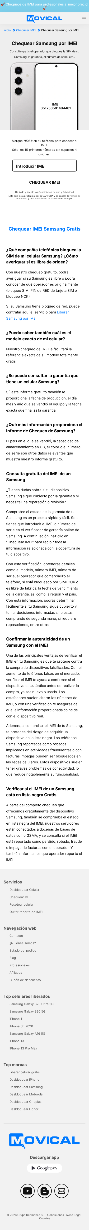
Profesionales (19, 965)
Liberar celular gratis (24, 1072)
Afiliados (15, 972)
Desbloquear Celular (24, 890)
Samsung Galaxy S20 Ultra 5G (31, 1004)
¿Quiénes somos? (22, 943)
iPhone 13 (16, 1041)
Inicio (7, 30)
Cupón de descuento (25, 980)
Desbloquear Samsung (26, 1087)
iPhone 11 (16, 1019)
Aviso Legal (73, 1215)
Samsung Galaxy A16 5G (27, 1033)
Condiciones (55, 1215)
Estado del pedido (22, 950)
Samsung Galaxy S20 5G (27, 1011)
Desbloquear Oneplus (25, 1102)
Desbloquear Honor (23, 1109)
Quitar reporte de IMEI (25, 912)
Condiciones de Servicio (46, 198)
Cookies (44, 1218)
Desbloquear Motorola (25, 1094)
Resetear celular (21, 904)
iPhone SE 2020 (21, 1026)
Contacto (16, 936)
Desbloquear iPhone (24, 1079)
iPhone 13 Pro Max (23, 1048)
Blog (12, 958)
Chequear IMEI (26, 30)
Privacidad (68, 192)
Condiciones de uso (49, 192)
